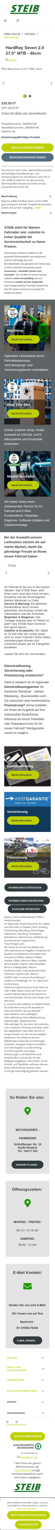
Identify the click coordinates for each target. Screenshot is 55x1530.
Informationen (15, 1380)
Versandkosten (23, 1470)
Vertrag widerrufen (27, 1436)
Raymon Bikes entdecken (25, 888)
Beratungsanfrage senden (27, 157)
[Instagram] (21, 1423)
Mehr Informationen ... (27, 1508)
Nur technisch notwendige (28, 1515)
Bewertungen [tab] (9, 212)
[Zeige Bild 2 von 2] (30, 96)
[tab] (26, 202)
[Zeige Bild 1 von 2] (25, 96)
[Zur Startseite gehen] (24, 8)
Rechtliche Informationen (22, 1391)
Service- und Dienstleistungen (17, 1369)
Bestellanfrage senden (27, 147)
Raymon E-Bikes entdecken (26, 901)
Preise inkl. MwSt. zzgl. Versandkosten (23, 113)
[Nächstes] (51, 82)
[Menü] (5, 20)
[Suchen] (17, 20)
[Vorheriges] (3, 82)
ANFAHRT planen (26, 1165)
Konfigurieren (28, 1524)
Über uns (12, 1357)
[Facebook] (11, 1423)
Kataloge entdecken (26, 909)
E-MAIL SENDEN (26, 1340)
